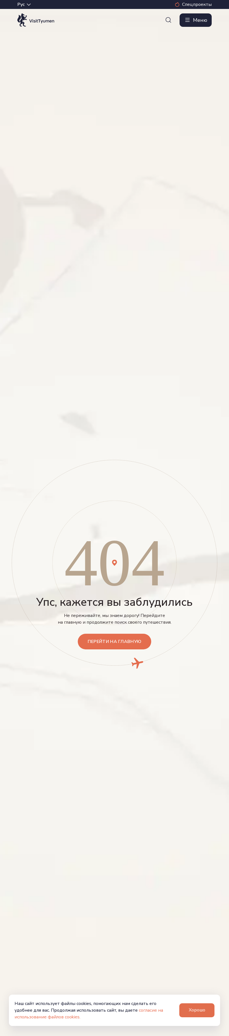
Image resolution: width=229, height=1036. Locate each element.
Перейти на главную (115, 641)
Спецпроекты (197, 4)
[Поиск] (168, 20)
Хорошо (197, 1010)
